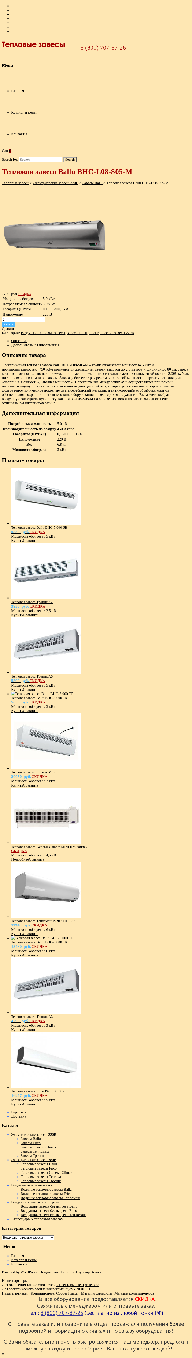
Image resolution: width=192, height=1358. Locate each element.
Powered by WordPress (19, 1272)
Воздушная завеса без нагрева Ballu (49, 1206)
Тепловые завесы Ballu (39, 1164)
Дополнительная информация (35, 345)
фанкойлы (104, 1293)
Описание (19, 341)
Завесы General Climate (39, 1147)
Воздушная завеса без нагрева (35, 1202)
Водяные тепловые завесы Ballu (46, 1189)
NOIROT (83, 1289)
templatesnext (92, 1272)
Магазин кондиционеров (134, 1293)
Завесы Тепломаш (35, 1151)
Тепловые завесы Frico (39, 1168)
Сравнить (9, 329)
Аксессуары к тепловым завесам (37, 1219)
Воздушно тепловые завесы (43, 333)
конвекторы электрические (77, 1285)
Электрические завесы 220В (111, 333)
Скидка (24, 294)
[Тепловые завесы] (34, 48)
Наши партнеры (15, 1281)
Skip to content (13, 74)
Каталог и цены (24, 112)
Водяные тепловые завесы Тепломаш (50, 1198)
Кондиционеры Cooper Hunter (54, 1293)
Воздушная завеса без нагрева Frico (49, 1211)
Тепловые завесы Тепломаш (43, 1177)
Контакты (19, 134)
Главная (17, 91)
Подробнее (20, 859)
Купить (8, 324)
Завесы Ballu (77, 333)
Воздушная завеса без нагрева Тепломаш (53, 1215)
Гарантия (18, 1112)
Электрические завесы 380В (33, 1160)
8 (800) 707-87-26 (103, 47)
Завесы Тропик (33, 1156)
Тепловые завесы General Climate (47, 1173)
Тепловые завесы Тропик (41, 1181)
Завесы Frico (31, 1143)
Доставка (18, 1116)
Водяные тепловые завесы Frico (46, 1194)
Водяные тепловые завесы (32, 1185)
